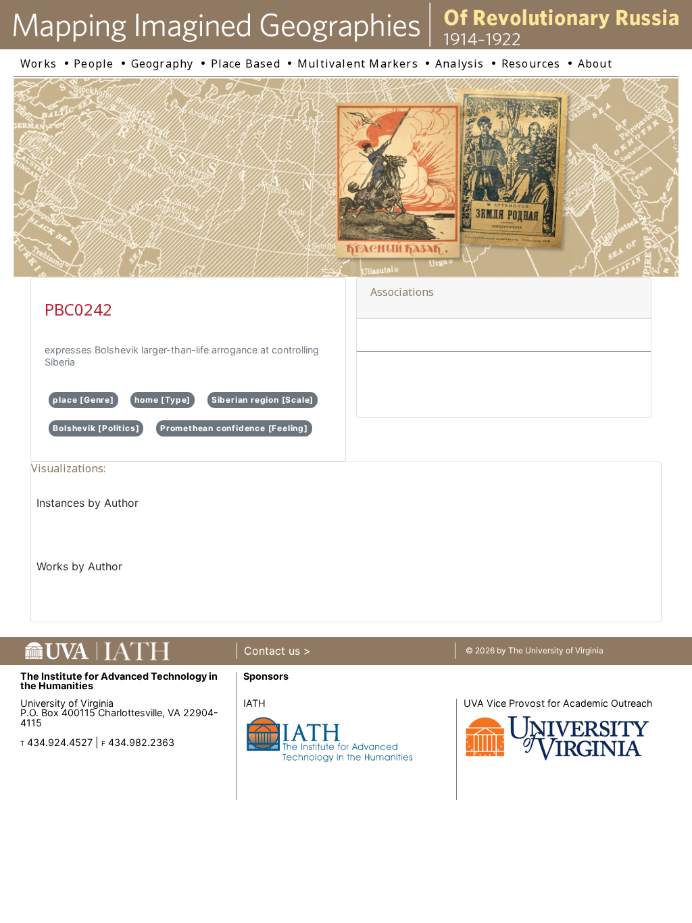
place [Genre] (83, 400)
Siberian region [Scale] (263, 400)
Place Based (245, 63)
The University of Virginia (555, 650)
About (595, 63)
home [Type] (162, 400)
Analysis (460, 63)
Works (38, 63)
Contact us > (277, 650)
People (94, 63)
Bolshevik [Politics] (96, 428)
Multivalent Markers (357, 63)
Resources (531, 63)
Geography (162, 63)
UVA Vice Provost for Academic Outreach (558, 703)
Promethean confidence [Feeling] (234, 428)
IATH (254, 703)
